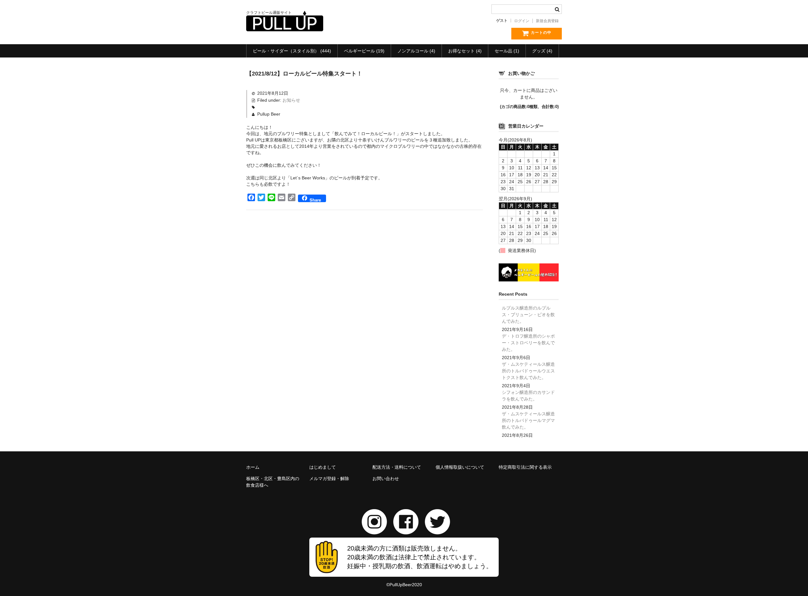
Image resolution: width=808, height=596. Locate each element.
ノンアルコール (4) (416, 50)
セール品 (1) (507, 50)
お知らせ (291, 100)
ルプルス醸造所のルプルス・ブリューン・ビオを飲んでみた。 (528, 314)
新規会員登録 (547, 21)
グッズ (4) (542, 50)
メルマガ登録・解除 (329, 478)
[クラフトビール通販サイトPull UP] (284, 25)
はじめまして (322, 467)
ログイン (521, 21)
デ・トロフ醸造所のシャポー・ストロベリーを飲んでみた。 (528, 343)
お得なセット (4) (465, 50)
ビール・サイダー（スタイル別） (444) (292, 50)
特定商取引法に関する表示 (525, 467)
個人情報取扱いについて (460, 467)
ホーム (252, 467)
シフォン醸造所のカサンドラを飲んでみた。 (528, 395)
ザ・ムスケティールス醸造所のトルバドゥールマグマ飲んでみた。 (528, 420)
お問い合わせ (385, 478)
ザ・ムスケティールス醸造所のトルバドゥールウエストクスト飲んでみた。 (528, 371)
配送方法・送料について (396, 467)
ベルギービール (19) (364, 50)
